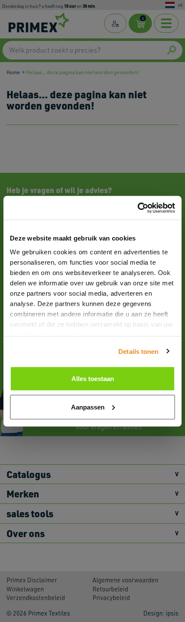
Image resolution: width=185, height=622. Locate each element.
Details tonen (138, 351)
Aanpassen (88, 406)
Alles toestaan (92, 378)
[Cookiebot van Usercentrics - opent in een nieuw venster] (137, 207)
